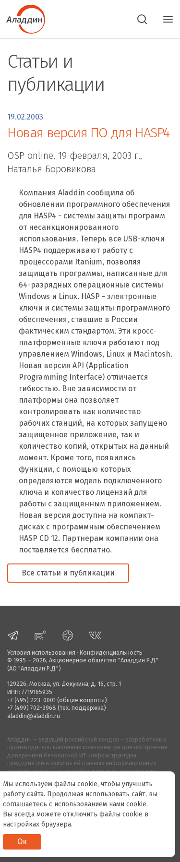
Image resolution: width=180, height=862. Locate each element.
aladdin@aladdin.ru (33, 715)
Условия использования (41, 652)
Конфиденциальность (111, 652)
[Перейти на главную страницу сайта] (22, 18)
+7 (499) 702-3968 (31, 707)
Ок (22, 841)
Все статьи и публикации (68, 572)
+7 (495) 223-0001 (31, 700)
